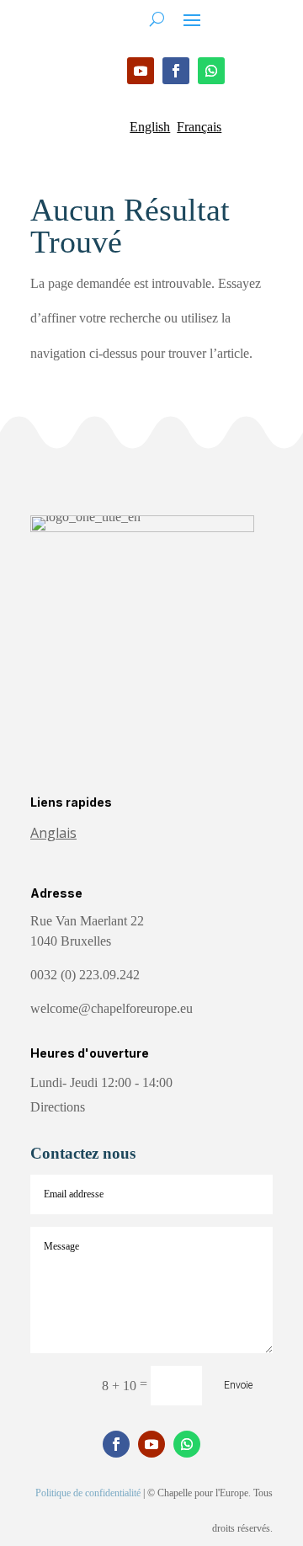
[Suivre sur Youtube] (140, 70)
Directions (57, 1107)
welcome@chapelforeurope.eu (111, 1008)
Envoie (238, 1385)
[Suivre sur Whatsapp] (211, 70)
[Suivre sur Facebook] (175, 70)
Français (199, 127)
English (150, 127)
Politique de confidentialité (88, 1493)
